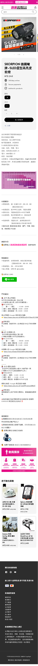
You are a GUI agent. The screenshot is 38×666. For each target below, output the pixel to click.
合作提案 (8, 607)
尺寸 (6, 102)
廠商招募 (8, 605)
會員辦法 (8, 600)
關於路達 (11, 660)
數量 (6, 110)
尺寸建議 (8, 602)
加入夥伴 (8, 614)
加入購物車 (19, 120)
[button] (2, 7)
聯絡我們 (8, 617)
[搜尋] (33, 12)
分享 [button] (8, 126)
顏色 (6, 93)
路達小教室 (8, 619)
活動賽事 (8, 609)
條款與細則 (18, 660)
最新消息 (8, 597)
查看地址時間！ (19, 2)
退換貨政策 (26, 660)
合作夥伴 (8, 612)
